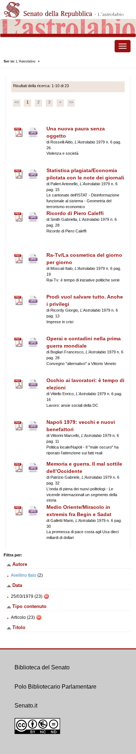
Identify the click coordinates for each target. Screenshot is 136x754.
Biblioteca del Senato (42, 667)
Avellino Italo (23, 575)
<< (17, 102)
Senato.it (26, 705)
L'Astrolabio (26, 61)
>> (71, 102)
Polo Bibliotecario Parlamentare (55, 687)
